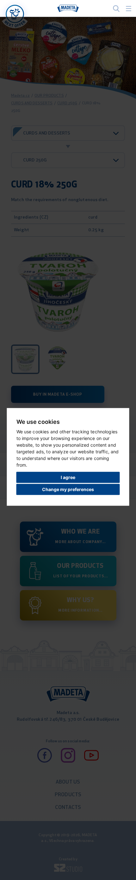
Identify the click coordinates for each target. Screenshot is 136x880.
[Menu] (128, 8)
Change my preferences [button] (68, 489)
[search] (116, 8)
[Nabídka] (15, 14)
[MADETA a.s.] (68, 8)
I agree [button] (68, 477)
